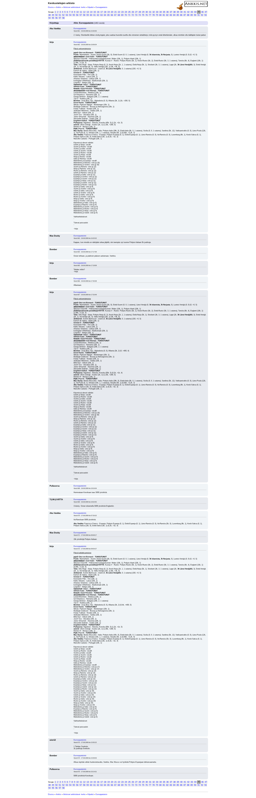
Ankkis (58, 7)
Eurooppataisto (101, 7)
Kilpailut (90, 7)
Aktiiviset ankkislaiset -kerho (74, 7)
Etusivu (51, 7)
